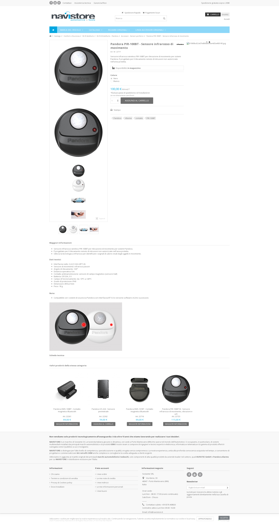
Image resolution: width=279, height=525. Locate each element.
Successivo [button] (106, 131)
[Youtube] (55, 3)
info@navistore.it (155, 512)
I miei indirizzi (103, 482)
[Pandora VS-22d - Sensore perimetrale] (103, 389)
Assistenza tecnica (82, 3)
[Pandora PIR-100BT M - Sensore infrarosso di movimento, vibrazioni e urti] (176, 389)
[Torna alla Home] (50, 36)
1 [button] (206, 42)
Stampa (116, 110)
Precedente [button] (51, 131)
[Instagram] (59, 3)
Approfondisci (205, 519)
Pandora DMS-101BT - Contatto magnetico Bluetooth (139, 410)
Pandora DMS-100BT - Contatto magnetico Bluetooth (67, 410)
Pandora (117, 118)
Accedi (226, 19)
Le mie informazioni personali (110, 487)
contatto (139, 118)
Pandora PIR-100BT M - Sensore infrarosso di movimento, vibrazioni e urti (176, 411)
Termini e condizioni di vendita (64, 478)
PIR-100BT (151, 118)
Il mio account (102, 468)
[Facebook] (51, 3)
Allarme (128, 118)
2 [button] (209, 42)
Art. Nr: (113, 52)
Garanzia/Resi (100, 3)
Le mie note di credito (106, 478)
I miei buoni (102, 491)
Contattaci (67, 3)
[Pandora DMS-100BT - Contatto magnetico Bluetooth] (67, 389)
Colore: (114, 75)
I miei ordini (102, 474)
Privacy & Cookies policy (61, 482)
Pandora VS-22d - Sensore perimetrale (103, 410)
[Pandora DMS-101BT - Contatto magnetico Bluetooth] (140, 389)
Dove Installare (57, 487)
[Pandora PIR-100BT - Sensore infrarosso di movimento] (78, 71)
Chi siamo (55, 474)
